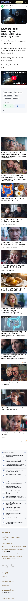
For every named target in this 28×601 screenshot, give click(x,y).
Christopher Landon (8, 92)
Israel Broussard (7, 98)
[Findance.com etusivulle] (6, 2)
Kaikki (24, 452)
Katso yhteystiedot (6, 592)
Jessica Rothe (16, 98)
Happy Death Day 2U (8, 95)
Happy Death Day (18, 92)
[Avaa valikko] (25, 2)
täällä (8, 551)
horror (16, 95)
